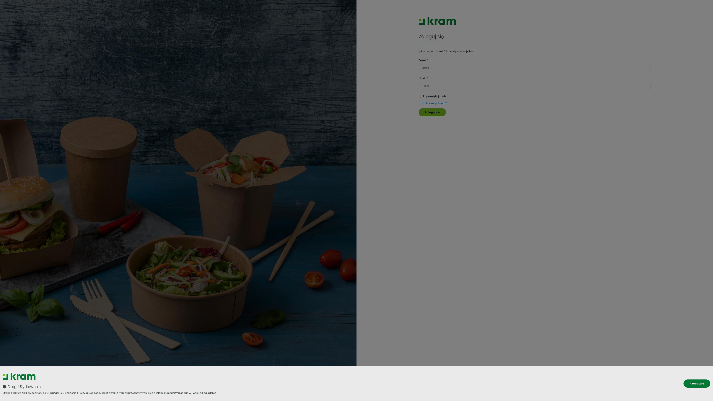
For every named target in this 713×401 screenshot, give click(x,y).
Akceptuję (697, 383)
